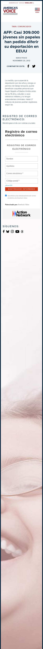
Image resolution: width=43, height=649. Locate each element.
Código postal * (13, 179)
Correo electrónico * (15, 172)
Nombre (10, 157)
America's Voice (21, 3)
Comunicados (24, 27)
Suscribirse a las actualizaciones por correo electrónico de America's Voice (22, 197)
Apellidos (10, 164)
